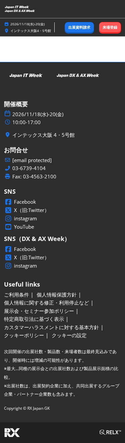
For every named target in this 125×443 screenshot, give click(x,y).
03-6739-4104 (29, 168)
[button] (79, 27)
